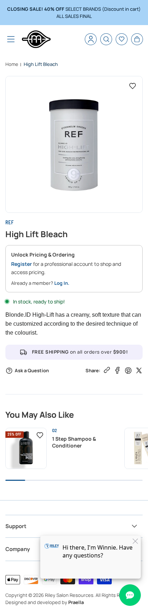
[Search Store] (106, 39)
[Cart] (137, 39)
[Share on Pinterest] (128, 370)
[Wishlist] (121, 39)
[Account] (90, 39)
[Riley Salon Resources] (36, 39)
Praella (76, 602)
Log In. (61, 283)
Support (16, 526)
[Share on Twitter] (139, 370)
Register (21, 263)
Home (11, 64)
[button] (11, 39)
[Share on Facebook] (117, 370)
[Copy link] (107, 369)
